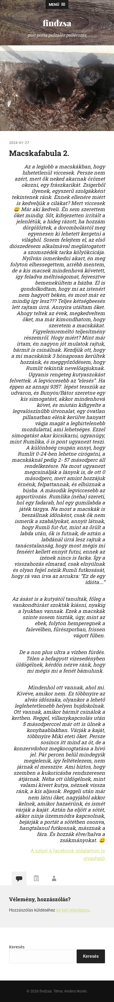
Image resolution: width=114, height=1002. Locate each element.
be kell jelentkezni (72, 910)
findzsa (57, 22)
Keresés (17, 946)
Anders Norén (75, 991)
